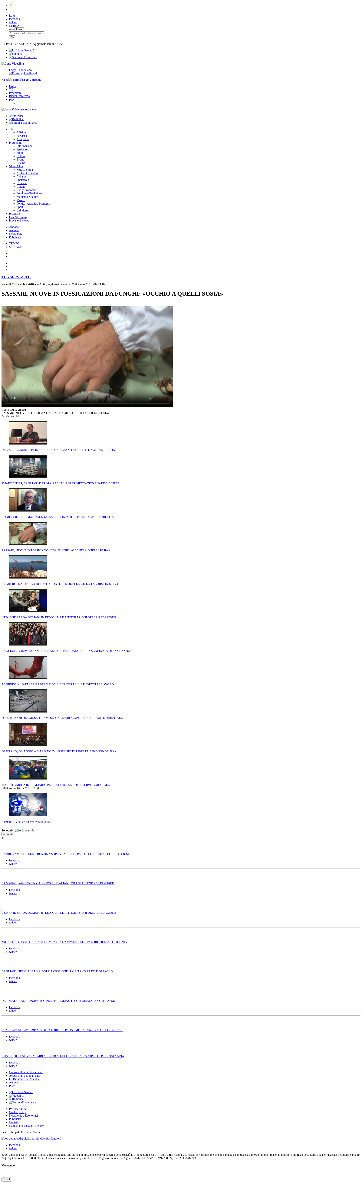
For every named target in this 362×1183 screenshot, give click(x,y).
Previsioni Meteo (19, 220)
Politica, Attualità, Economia (34, 203)
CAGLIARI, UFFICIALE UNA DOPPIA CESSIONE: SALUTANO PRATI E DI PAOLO (57, 971)
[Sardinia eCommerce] (23, 57)
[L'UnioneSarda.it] (21, 1092)
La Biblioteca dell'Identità (24, 1079)
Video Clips (16, 166)
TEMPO (14, 243)
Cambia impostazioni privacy (26, 1125)
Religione (22, 210)
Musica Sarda (25, 169)
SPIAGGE (15, 246)
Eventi (20, 159)
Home (12, 86)
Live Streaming (18, 217)
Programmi (15, 92)
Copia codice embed (14, 409)
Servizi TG (23, 135)
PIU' (12, 99)
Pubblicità (15, 237)
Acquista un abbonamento (24, 1075)
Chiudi (6, 1179)
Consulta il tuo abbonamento (26, 1072)
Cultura (21, 156)
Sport (20, 152)
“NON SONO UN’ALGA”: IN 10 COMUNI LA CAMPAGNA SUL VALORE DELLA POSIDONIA (64, 942)
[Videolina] (13, 63)
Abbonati (14, 226)
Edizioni (22, 132)
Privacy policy (17, 1108)
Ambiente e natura (27, 173)
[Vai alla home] (13, 79)
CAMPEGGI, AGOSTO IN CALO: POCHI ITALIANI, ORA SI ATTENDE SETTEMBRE (58, 883)
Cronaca (22, 183)
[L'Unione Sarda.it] (21, 50)
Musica (21, 200)
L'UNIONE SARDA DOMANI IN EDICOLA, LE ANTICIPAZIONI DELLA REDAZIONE (59, 912)
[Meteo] (11, 5)
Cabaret (21, 176)
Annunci (14, 230)
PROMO (14, 213)
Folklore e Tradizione (29, 193)
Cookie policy (17, 1112)
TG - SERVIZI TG (16, 277)
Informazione (24, 146)
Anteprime (23, 139)
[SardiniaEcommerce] (22, 1102)
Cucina (21, 162)
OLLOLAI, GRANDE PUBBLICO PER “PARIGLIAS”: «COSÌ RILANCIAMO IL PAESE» (59, 1000)
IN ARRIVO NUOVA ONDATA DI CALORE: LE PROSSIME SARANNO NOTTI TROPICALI (62, 1030)
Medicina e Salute (27, 196)
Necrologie (15, 233)
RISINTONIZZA (19, 96)
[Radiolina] (15, 53)
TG (11, 89)
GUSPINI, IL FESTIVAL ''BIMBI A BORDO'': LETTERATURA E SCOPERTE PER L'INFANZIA (63, 1056)
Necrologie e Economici (23, 1115)
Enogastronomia (26, 190)
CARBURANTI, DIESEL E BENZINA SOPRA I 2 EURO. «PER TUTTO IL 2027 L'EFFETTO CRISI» (66, 854)
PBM (12, 1085)
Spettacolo (23, 149)
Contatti (13, 1122)
